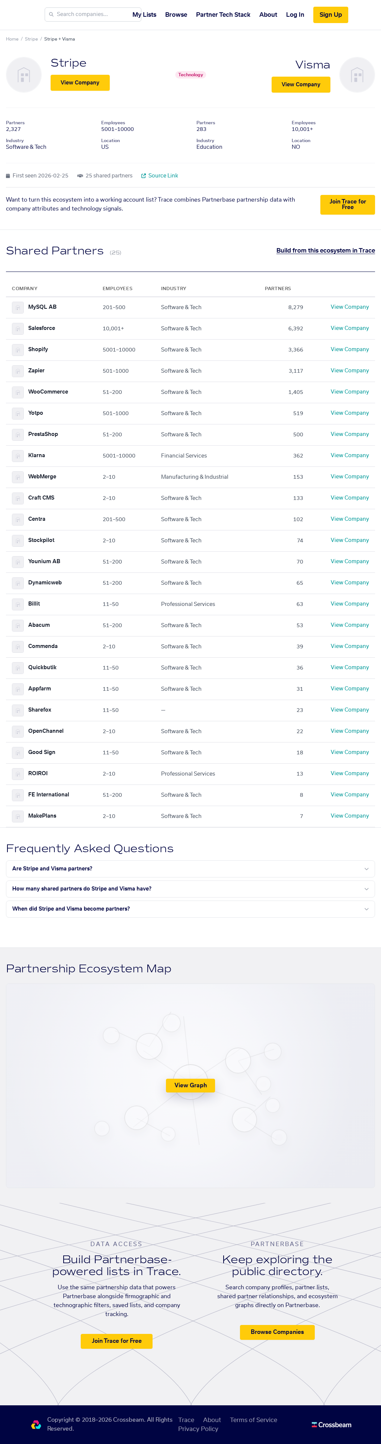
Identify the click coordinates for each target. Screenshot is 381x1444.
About (268, 15)
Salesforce (41, 328)
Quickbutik (42, 667)
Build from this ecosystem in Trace (325, 251)
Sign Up (331, 15)
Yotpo (35, 413)
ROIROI (38, 773)
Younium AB (44, 561)
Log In (295, 15)
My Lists (144, 15)
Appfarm (39, 688)
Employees (113, 123)
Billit (34, 604)
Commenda (43, 646)
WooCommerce (48, 392)
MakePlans (42, 816)
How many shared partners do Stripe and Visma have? (81, 889)
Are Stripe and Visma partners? (52, 869)
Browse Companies (277, 1332)
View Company (80, 83)
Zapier (36, 370)
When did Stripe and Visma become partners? (71, 909)
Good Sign (41, 752)
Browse (176, 15)
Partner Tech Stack (223, 15)
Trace (186, 1420)
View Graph (191, 1085)
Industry (15, 140)
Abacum (39, 625)
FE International (48, 795)
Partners (15, 123)
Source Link (162, 176)
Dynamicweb (45, 582)
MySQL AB (42, 307)
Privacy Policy (198, 1429)
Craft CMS (41, 498)
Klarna (36, 455)
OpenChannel (46, 731)
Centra (36, 519)
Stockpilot (41, 540)
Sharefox (39, 710)
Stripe (31, 39)
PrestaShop (43, 434)
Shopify (38, 349)
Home (12, 39)
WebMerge (42, 476)
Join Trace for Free (348, 204)
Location (110, 140)
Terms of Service (253, 1420)
